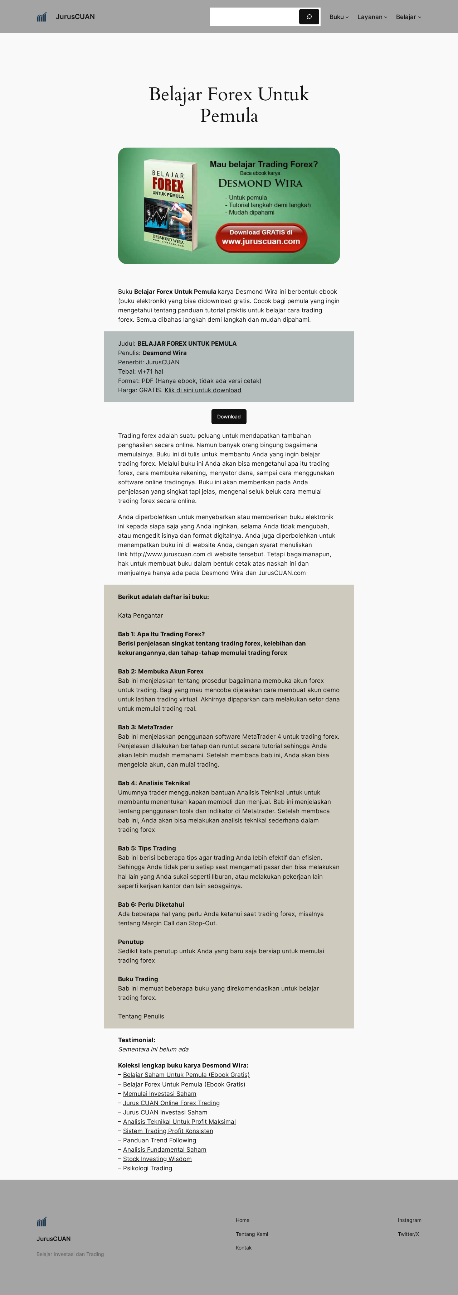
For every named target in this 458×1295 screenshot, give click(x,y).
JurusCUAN (75, 16)
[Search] (309, 16)
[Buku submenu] (347, 17)
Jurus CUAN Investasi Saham (165, 1112)
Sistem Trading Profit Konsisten (168, 1131)
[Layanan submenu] (386, 17)
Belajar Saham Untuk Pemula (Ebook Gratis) (186, 1074)
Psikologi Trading (147, 1168)
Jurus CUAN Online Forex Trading (171, 1103)
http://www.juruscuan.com (167, 554)
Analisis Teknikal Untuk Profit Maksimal (179, 1121)
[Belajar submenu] (420, 17)
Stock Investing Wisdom (157, 1158)
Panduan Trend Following (159, 1140)
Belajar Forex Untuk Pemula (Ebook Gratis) (184, 1084)
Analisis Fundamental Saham (164, 1149)
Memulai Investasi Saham (159, 1093)
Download (229, 416)
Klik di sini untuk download (203, 390)
